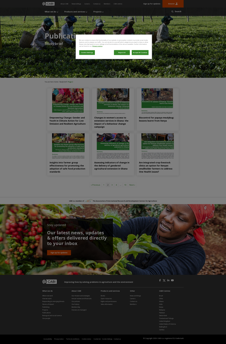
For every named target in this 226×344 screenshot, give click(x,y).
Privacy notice (97, 46)
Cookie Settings (87, 52)
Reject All (122, 52)
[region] (114, 46)
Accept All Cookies (140, 52)
